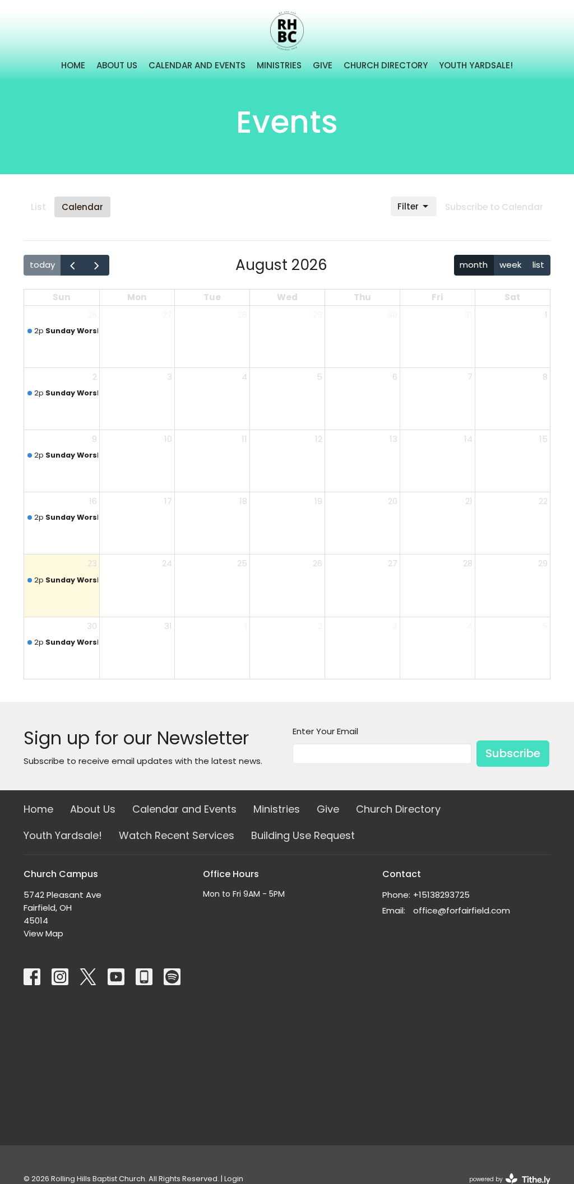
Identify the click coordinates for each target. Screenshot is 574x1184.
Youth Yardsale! (476, 65)
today (42, 265)
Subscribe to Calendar (494, 207)
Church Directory (386, 65)
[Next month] (97, 265)
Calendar (82, 207)
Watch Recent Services (176, 835)
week (510, 265)
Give (322, 65)
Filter (408, 206)
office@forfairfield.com (461, 910)
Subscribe (512, 753)
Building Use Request (303, 835)
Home (73, 65)
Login (233, 1178)
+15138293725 (441, 895)
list (538, 265)
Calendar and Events (197, 65)
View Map (43, 933)
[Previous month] (73, 265)
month (474, 265)
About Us (116, 65)
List (38, 207)
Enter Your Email (325, 731)
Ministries (279, 65)
